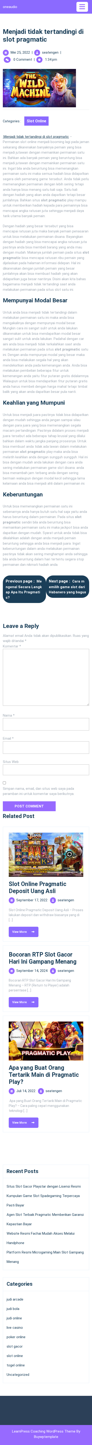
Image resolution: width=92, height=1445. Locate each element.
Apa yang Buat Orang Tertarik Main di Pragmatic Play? (44, 1074)
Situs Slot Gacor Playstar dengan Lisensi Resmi (44, 1186)
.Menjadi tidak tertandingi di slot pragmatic (36, 137)
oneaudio (10, 7)
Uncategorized (18, 1375)
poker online (16, 1337)
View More (18, 930)
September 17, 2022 (31, 900)
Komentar (12, 646)
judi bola (13, 1309)
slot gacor (15, 1346)
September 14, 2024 (31, 971)
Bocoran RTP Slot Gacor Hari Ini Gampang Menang (42, 958)
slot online (36, 121)
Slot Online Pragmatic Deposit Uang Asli (37, 887)
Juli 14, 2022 (25, 1091)
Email (8, 738)
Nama (9, 715)
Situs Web (11, 762)
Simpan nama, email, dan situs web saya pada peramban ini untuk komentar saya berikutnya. (38, 791)
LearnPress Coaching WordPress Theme (44, 1431)
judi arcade (15, 1299)
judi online (14, 1318)
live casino (15, 1327)
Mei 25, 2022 (20, 52)
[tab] (82, 7)
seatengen (50, 52)
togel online (16, 1365)
